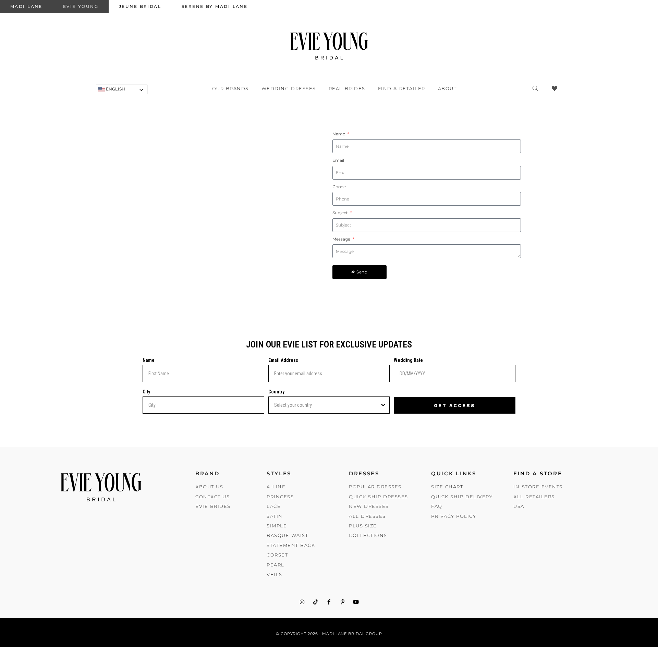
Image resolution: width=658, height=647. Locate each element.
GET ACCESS (454, 405)
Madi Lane (26, 6)
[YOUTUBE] (355, 602)
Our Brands (230, 88)
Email (338, 160)
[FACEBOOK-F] (329, 602)
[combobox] (327, 405)
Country (276, 391)
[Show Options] (383, 405)
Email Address (283, 360)
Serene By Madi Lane (214, 6)
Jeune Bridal (140, 6)
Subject (340, 212)
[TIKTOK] (315, 602)
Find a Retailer (401, 88)
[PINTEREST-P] (342, 602)
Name (339, 133)
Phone (339, 186)
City (146, 391)
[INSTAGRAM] (302, 602)
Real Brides (347, 88)
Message (342, 239)
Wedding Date (408, 360)
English (115, 88)
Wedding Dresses (288, 88)
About (447, 88)
